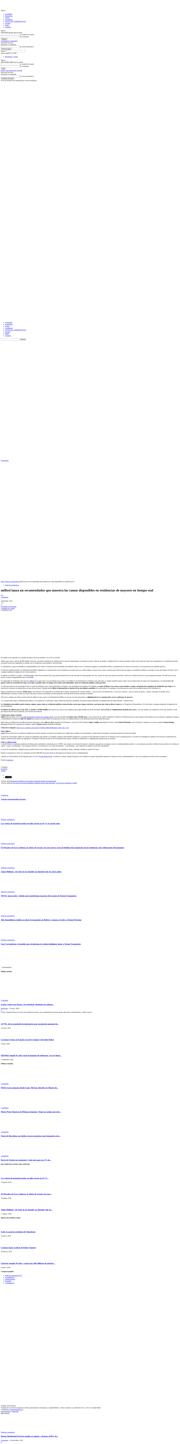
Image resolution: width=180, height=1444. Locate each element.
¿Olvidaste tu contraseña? (9, 41)
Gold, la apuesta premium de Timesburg (18, 1232)
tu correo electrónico (27, 47)
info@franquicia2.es (16, 1409)
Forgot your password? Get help (11, 70)
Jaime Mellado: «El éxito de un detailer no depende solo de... (26, 1210)
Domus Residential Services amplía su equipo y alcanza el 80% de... (29, 1436)
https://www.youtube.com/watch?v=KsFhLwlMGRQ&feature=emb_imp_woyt (43, 728)
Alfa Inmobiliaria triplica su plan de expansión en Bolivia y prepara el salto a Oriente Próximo (41, 920)
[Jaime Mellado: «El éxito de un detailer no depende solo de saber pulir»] (12, 866)
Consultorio (9, 20)
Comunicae (4, 597)
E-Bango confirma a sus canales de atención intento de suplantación (34, 781)
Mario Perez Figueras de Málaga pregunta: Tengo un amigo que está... (31, 1112)
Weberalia (15, 1411)
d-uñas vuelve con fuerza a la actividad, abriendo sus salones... (27, 1004)
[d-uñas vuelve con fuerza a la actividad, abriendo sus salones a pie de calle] (18, 998)
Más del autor (21, 799)
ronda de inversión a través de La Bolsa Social (38, 717)
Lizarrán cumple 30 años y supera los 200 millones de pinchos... (28, 1263)
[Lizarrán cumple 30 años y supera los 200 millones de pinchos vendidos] (6, 1259)
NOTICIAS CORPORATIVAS (15, 21)
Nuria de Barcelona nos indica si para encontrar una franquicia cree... (31, 1136)
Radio (7, 25)
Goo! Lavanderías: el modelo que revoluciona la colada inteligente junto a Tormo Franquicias (41, 944)
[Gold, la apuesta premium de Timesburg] (6, 1228)
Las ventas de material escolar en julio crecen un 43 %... (25, 1178)
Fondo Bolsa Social (45, 756)
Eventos (7, 23)
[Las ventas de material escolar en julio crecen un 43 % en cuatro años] (12, 818)
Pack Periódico (6, 1411)
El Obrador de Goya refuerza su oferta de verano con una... (26, 1194)
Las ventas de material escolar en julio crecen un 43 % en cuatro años (30, 823)
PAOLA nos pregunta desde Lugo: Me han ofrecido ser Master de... (29, 1088)
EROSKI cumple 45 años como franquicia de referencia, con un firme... (31, 1055)
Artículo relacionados (8, 799)
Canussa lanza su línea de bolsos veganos (18, 1248)
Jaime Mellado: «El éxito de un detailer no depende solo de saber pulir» (31, 872)
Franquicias (9, 16)
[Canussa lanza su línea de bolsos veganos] (6, 1243)
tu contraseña (24, 37)
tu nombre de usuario (27, 34)
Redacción (4, 1008)
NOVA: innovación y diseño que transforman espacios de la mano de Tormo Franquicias (38, 896)
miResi (32, 681)
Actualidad (8, 14)
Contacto (8, 27)
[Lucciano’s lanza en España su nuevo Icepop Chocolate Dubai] (6, 1036)
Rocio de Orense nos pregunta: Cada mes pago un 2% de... (26, 1160)
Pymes (7, 18)
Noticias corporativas (12, 585)
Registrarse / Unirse (11, 57)
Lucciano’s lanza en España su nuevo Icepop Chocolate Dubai (27, 1040)
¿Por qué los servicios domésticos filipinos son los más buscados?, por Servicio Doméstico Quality (44, 783)
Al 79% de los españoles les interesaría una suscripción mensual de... (30, 1024)
